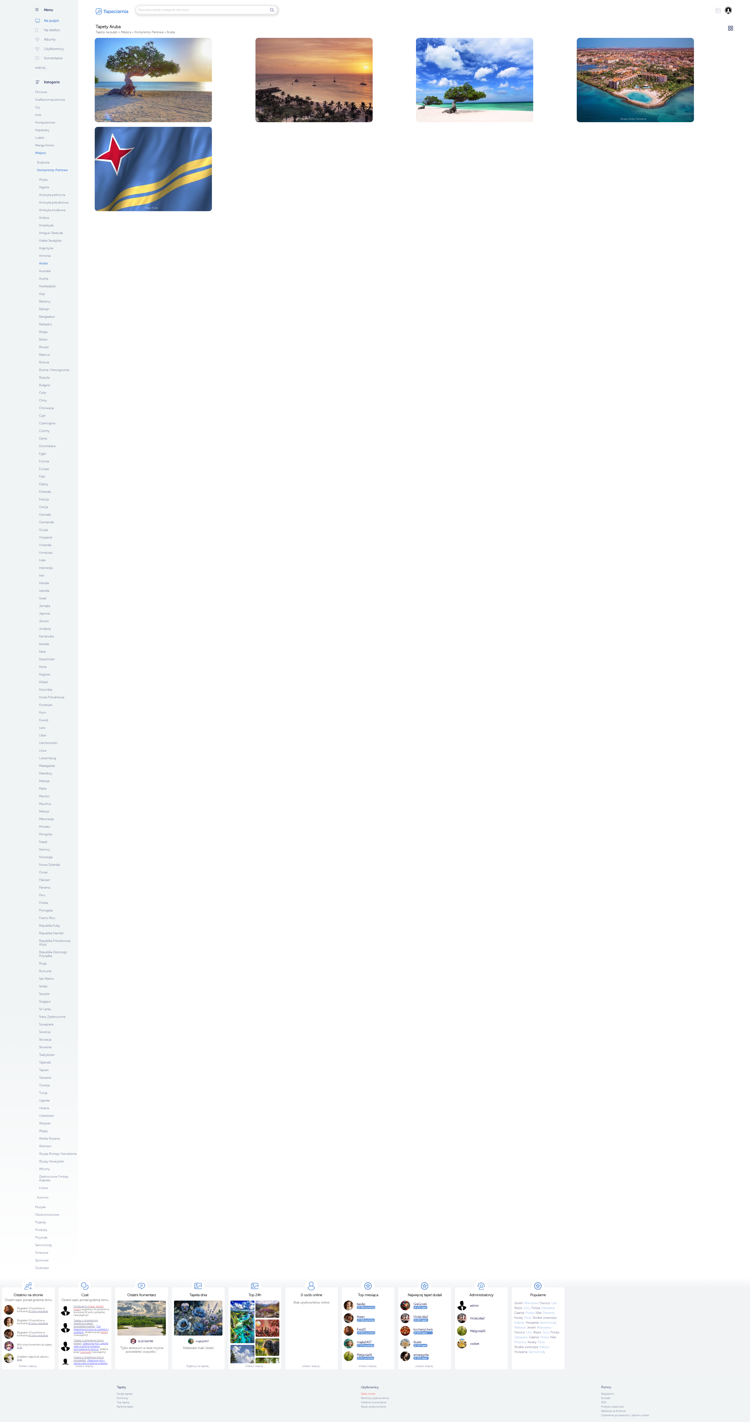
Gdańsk (519, 1313)
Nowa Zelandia (49, 865)
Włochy (44, 1169)
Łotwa (43, 1188)
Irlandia (44, 583)
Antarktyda (46, 225)
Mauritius (45, 804)
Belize (43, 339)
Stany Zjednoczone (52, 1017)
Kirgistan (44, 674)
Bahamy (44, 301)
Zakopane (548, 1308)
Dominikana (47, 446)
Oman (43, 872)
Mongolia (45, 834)
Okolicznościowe (47, 1214)
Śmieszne (41, 1253)
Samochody (43, 1245)
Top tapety (123, 1402)
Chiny (43, 400)
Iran (41, 575)
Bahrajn (44, 309)
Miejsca (40, 153)
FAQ (603, 1402)
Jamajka (44, 606)
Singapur (45, 1001)
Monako (44, 826)
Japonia (44, 613)
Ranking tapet (125, 1406)
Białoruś (44, 355)
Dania (43, 438)
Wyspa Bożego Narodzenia (58, 1154)
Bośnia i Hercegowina (54, 370)
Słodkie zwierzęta (544, 1318)
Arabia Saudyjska (50, 240)
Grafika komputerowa (50, 99)
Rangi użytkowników (373, 1406)
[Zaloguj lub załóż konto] (728, 10)
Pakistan (44, 880)
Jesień (518, 1303)
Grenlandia (46, 522)
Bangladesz (47, 317)
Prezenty (549, 1313)
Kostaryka (45, 705)
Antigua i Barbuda (51, 233)
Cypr (42, 415)
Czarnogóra (47, 423)
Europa (44, 469)
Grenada (45, 514)
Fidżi (42, 476)
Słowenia (45, 1047)
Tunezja (44, 1085)
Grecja (43, 507)
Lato (554, 1303)
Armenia (45, 256)
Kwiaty (518, 1318)
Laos (42, 728)
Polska (43, 903)
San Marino (46, 979)
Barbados (45, 324)
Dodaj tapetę (124, 1393)
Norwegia (46, 857)
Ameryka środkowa (52, 210)
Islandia (44, 591)
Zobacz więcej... (28, 1366)
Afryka (43, 180)
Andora (44, 218)
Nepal (43, 842)
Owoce (544, 1303)
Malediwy (45, 773)
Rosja (42, 963)
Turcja (43, 1093)
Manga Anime (44, 145)
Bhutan (44, 347)
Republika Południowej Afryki (54, 942)
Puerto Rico (47, 918)
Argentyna (46, 248)
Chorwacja (46, 408)
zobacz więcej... (311, 1366)
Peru (42, 895)
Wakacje (520, 1327)
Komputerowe (45, 122)
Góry (526, 1308)
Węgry (43, 1131)
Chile (42, 393)
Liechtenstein (48, 743)
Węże (518, 1308)
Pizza (527, 1318)
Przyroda (41, 1237)
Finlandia (45, 492)
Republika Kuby (49, 925)
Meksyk (44, 811)
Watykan (45, 1123)
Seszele (44, 994)
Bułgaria (44, 385)
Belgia (43, 332)
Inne (38, 115)
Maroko (44, 796)
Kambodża (46, 636)
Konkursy (122, 1398)
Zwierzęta (42, 1268)
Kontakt (605, 1398)
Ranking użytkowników (375, 1398)
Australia (45, 271)
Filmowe (41, 92)
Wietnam (45, 1146)
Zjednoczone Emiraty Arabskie (54, 1178)
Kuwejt (43, 720)
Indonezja (46, 568)
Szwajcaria (46, 1024)
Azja (42, 294)
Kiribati (43, 682)
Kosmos (42, 1197)
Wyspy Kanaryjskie (51, 1161)
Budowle (43, 162)
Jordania (45, 629)
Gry (37, 107)
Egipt (42, 454)
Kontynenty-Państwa (52, 170)
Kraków (519, 1322)
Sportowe (42, 1260)
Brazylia (44, 377)
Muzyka (40, 1207)
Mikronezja (46, 819)
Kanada (44, 644)
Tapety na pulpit (106, 32)
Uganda (44, 1100)
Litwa (42, 750)
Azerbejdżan (47, 286)
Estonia (44, 461)
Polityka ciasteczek (612, 1406)
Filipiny (43, 484)
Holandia (45, 545)
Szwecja (44, 1032)
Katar (42, 651)
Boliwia (44, 362)
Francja (44, 499)
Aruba (43, 263)
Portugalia (46, 910)
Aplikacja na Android (613, 1411)
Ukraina (44, 1108)
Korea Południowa (51, 697)
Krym (42, 712)
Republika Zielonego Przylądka (53, 954)
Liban (42, 735)
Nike (539, 1313)
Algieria (44, 187)
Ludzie (39, 138)
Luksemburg (47, 758)
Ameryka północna (52, 195)
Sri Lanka (45, 1009)
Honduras (46, 552)
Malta (42, 788)
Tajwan (44, 1070)
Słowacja (45, 1039)
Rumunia (45, 971)
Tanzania (45, 1077)
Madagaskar (47, 766)
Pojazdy (40, 1222)
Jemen (44, 621)
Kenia (42, 667)
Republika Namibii (51, 933)
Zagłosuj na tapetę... (198, 1366)
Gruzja (43, 530)
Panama (44, 887)
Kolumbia (45, 689)
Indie (42, 560)
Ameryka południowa (53, 202)
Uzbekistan (46, 1116)
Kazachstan (47, 659)
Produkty (41, 1230)
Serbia (43, 986)
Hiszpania (45, 537)
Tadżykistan (47, 1055)
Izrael (42, 598)
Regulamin (607, 1393)
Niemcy (44, 849)
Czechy (44, 431)
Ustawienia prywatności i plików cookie (625, 1415)
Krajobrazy (42, 130)
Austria (43, 278)
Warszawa (531, 1303)
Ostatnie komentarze (374, 1402)
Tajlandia (45, 1062)
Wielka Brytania (49, 1138)
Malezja (44, 781)
